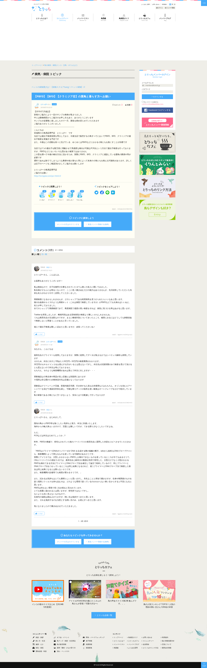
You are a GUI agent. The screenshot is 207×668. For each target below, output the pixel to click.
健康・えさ (39, 644)
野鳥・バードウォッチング (95, 637)
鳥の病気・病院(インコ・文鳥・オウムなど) (60, 65)
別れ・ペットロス (63, 651)
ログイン (160, 8)
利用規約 (164, 4)
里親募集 (89, 648)
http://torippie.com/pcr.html (46, 176)
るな (47, 267)
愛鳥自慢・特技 (41, 651)
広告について (166, 644)
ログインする (158, 97)
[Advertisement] (103, 39)
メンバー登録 (170, 8)
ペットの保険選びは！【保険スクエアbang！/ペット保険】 (57, 87)
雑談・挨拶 (39, 637)
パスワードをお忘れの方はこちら (152, 104)
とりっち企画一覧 (104, 615)
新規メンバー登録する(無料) (98, 224)
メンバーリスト (119, 644)
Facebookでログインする (159, 110)
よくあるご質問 (145, 4)
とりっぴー (44, 104)
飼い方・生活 (40, 641)
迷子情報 (89, 641)
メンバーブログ (133, 644)
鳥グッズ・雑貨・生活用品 (66, 641)
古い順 (44, 254)
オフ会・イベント (63, 637)
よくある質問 (133, 648)
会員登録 (146, 644)
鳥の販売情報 (61, 644)
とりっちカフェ (133, 641)
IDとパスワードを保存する (150, 102)
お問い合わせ (155, 4)
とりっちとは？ (119, 641)
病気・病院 (39, 648)
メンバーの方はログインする (68, 224)
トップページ (118, 637)
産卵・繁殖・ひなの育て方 (66, 648)
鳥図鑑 (116, 648)
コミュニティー (148, 641)
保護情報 (89, 644)
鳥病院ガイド (133, 637)
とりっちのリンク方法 (150, 648)
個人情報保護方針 (168, 641)
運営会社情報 (166, 648)
